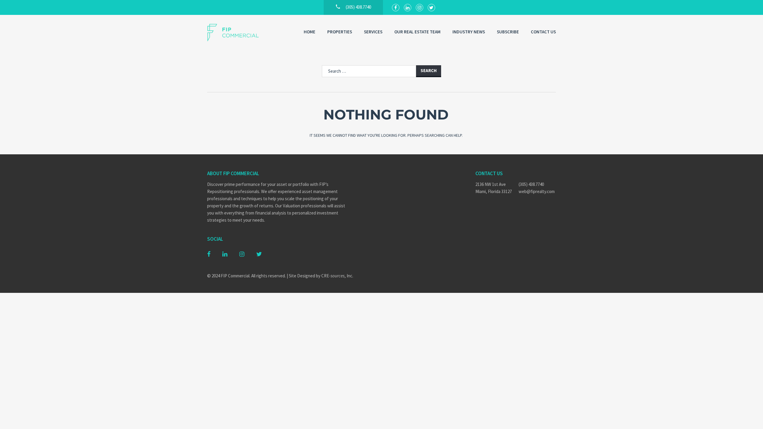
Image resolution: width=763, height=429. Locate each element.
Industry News (468, 32)
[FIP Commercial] (237, 32)
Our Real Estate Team (417, 32)
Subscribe (508, 32)
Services (373, 32)
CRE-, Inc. (337, 276)
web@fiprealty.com (537, 191)
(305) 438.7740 (531, 184)
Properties (339, 32)
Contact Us (543, 32)
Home (309, 32)
